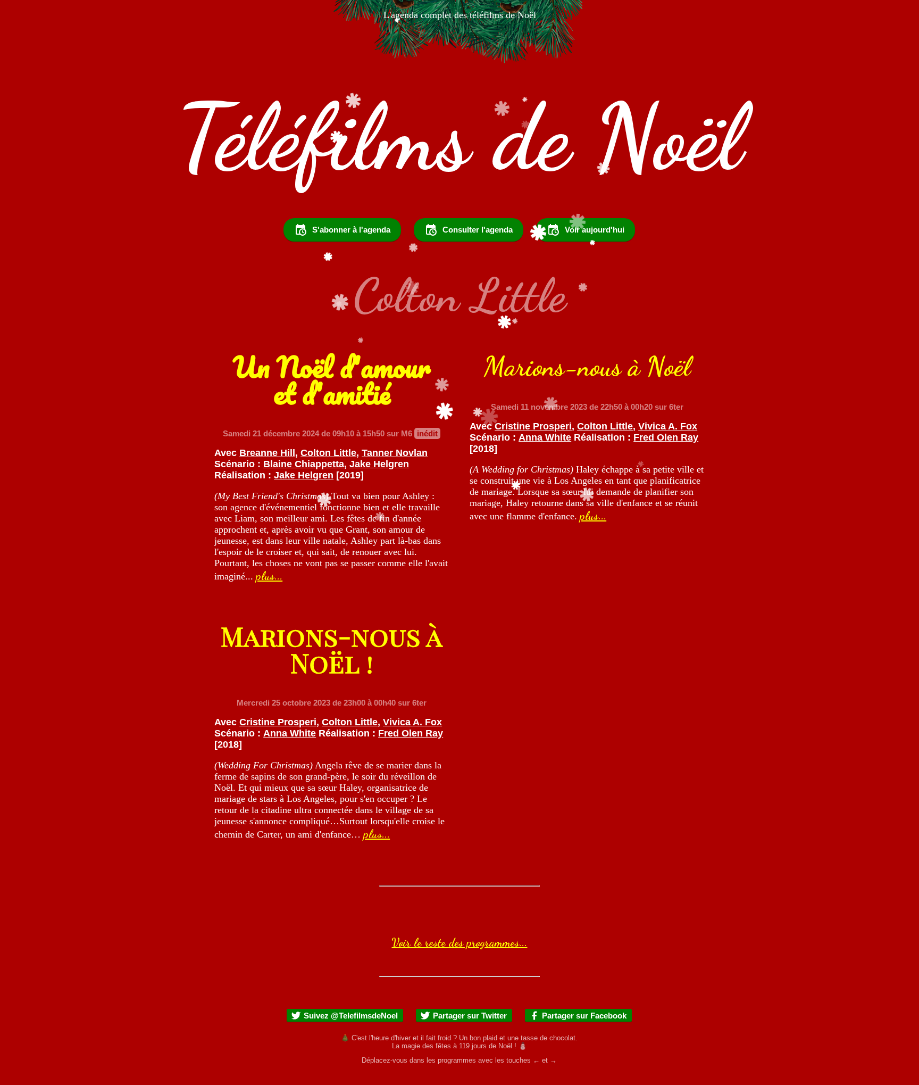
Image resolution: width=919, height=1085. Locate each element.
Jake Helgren (379, 464)
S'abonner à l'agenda (351, 229)
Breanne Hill (267, 453)
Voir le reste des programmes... (459, 942)
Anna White (545, 437)
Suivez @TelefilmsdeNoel (351, 1015)
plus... (269, 576)
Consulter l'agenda (477, 229)
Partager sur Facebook (584, 1015)
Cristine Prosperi (533, 426)
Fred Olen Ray (665, 437)
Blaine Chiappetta (303, 464)
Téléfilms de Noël (459, 137)
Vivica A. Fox (667, 426)
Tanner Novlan (395, 453)
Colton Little (328, 453)
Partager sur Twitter (470, 1015)
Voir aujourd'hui (594, 229)
